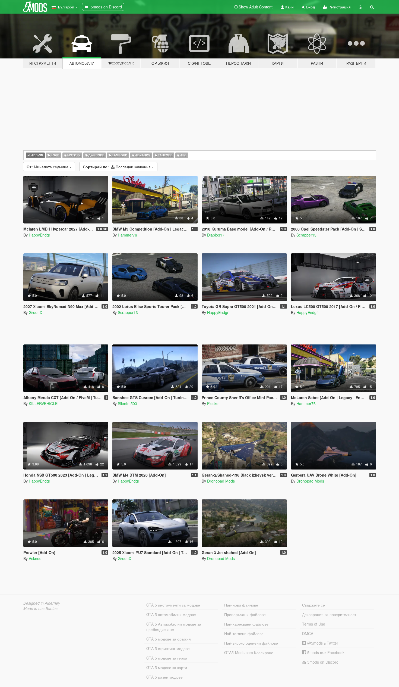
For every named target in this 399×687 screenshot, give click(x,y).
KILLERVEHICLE (43, 403)
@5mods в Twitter (322, 643)
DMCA (307, 633)
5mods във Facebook (325, 652)
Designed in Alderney (41, 603)
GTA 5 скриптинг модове (168, 648)
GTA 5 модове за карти (166, 667)
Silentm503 (127, 403)
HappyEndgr (39, 235)
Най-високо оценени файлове (251, 643)
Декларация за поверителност (329, 614)
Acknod (35, 558)
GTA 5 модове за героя (166, 658)
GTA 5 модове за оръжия (168, 639)
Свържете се (313, 605)
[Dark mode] (360, 7)
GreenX (35, 312)
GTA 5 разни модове (164, 677)
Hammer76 (127, 235)
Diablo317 (215, 235)
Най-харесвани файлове (246, 624)
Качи (289, 7)
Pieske (212, 403)
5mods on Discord (322, 662)
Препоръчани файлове (245, 614)
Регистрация (339, 7)
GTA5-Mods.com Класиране (248, 652)
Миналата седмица (48, 166)
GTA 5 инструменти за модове (173, 605)
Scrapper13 (306, 235)
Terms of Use (313, 624)
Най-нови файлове (241, 605)
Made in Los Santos (40, 608)
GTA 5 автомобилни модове (171, 614)
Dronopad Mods (221, 481)
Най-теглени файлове (244, 633)
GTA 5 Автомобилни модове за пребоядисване (173, 626)
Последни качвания (117, 166)
